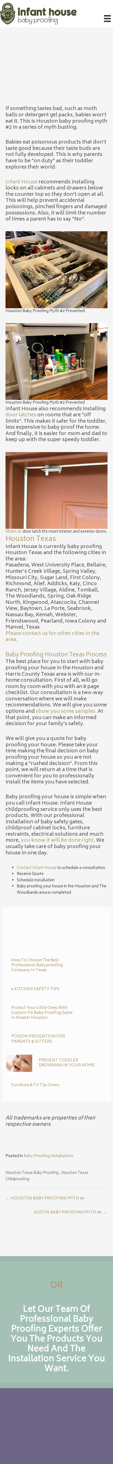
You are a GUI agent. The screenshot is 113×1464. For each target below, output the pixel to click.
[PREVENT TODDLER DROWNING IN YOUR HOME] (19, 1064)
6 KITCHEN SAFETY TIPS (35, 989)
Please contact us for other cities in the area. (52, 637)
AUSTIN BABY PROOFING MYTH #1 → (70, 1212)
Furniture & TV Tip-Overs (35, 1085)
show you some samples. (66, 711)
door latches (20, 415)
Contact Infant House (36, 868)
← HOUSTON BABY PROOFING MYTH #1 (45, 1198)
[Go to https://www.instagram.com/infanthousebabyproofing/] (22, 1436)
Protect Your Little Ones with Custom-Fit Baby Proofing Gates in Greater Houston (42, 1013)
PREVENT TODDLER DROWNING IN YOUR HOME (67, 1063)
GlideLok (13, 532)
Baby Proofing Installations (48, 1156)
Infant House (21, 182)
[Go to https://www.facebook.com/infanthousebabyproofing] (11, 1436)
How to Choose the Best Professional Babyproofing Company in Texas (37, 965)
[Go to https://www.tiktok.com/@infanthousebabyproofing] (33, 1436)
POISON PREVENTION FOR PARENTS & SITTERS (38, 1039)
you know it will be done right (57, 840)
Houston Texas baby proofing (31, 1173)
